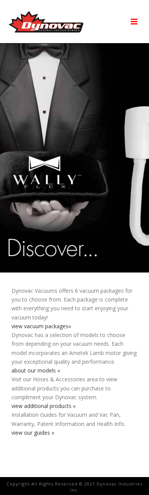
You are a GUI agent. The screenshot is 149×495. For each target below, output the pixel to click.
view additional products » (43, 406)
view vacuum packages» (41, 326)
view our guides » (32, 432)
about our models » (35, 370)
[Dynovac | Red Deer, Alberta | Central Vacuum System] (46, 21)
